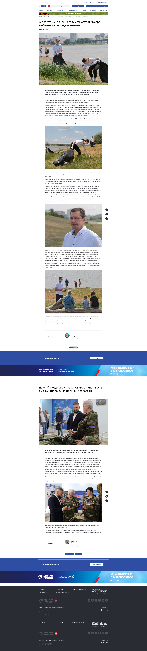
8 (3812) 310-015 (99, 591)
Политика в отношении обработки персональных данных (51, 613)
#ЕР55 (78, 553)
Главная (40, 16)
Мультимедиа (93, 10)
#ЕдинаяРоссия (69, 553)
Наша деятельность (47, 16)
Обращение (78, 6)
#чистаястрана (74, 347)
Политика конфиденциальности (45, 611)
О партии (41, 10)
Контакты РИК (43, 592)
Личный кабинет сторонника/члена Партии (97, 6)
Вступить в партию (103, 10)
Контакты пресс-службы (62, 592)
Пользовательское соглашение (45, 610)
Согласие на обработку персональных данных (48, 614)
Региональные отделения (79, 589)
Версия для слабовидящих (102, 2)
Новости (54, 16)
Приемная (84, 10)
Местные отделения (73, 10)
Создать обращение (96, 358)
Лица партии (49, 10)
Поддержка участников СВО (73, 13)
